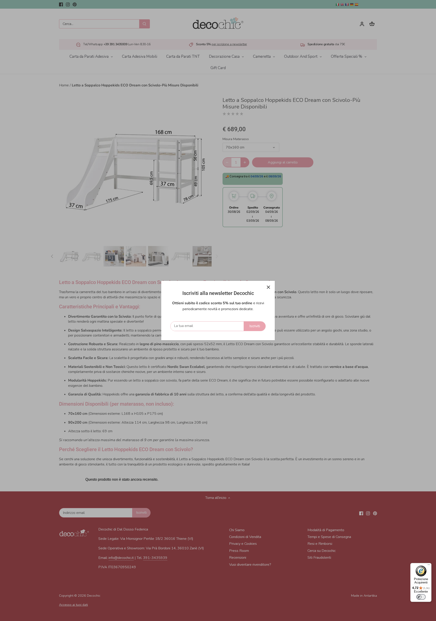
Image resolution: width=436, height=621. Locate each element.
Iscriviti (254, 326)
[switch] (421, 597)
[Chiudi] (268, 287)
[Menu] (428, 565)
